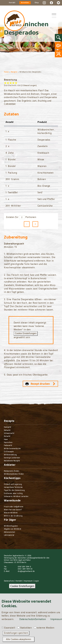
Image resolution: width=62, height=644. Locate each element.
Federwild (8, 445)
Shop (37, 2)
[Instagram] (44, 2)
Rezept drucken (40, 384)
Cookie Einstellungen (25, 333)
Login (36, 581)
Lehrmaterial (9, 535)
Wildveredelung (10, 455)
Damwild (7, 427)
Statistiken (26, 628)
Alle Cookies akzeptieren (18, 639)
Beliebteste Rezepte (12, 461)
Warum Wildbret (11, 513)
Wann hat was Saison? (13, 510)
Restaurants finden (11, 471)
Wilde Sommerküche (12, 448)
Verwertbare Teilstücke (13, 487)
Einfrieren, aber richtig (13, 493)
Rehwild (7, 430)
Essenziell (9, 628)
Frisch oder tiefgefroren (13, 507)
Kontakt (12, 2)
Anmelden (25, 2)
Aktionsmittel (9, 532)
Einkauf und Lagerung (13, 484)
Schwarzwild (9, 433)
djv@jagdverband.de (26, 571)
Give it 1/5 (5, 83)
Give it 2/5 (8, 83)
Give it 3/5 (10, 83)
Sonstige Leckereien (12, 458)
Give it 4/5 (13, 83)
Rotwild (7, 436)
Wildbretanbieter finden (14, 474)
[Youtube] (58, 2)
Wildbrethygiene (11, 526)
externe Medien (45, 628)
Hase (6, 439)
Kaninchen (8, 442)
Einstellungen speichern (16, 633)
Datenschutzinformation (32, 619)
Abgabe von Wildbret (12, 529)
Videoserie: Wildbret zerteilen (16, 496)
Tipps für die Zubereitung (14, 490)
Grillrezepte (9, 451)
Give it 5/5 (16, 83)
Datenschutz (9, 581)
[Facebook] (51, 2)
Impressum (28, 581)
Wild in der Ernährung (13, 516)
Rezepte (14, 72)
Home (6, 72)
